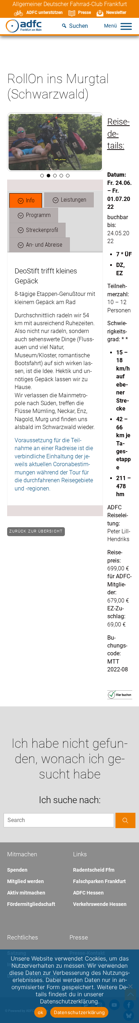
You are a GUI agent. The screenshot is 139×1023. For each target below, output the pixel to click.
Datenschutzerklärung (79, 1012)
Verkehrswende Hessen (100, 904)
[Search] (125, 820)
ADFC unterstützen (44, 12)
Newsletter (116, 12)
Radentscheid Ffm (93, 870)
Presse (84, 12)
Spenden (17, 870)
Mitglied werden (25, 881)
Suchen (78, 25)
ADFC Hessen (88, 893)
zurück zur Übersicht (36, 531)
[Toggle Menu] (126, 26)
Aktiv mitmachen (26, 893)
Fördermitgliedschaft (31, 904)
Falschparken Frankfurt (99, 881)
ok (40, 1012)
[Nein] (130, 986)
